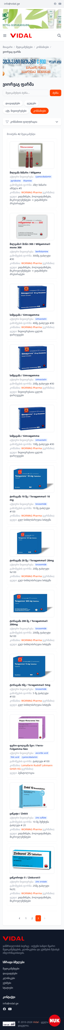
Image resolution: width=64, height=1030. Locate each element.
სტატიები (8, 987)
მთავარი (7, 47)
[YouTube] (60, 3)
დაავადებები (12, 103)
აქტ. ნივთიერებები (15, 110)
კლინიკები (9, 978)
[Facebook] (55, 3)
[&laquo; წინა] (19, 918)
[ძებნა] (59, 35)
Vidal (36, 1022)
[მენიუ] (4, 35)
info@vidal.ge (12, 3)
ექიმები (7, 983)
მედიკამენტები (24, 47)
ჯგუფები (31, 103)
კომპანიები (42, 47)
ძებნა (56, 92)
